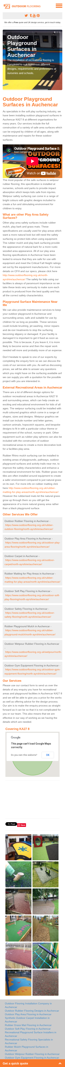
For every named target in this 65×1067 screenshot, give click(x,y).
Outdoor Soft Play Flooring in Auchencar (28, 1028)
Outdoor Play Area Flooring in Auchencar (28, 1014)
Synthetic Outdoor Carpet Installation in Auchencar (27, 1019)
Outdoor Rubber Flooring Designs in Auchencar (32, 1010)
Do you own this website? (24, 755)
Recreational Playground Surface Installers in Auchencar (30, 1034)
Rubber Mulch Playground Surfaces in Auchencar (26, 1048)
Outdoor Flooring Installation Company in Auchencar (28, 1005)
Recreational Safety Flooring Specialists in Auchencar (29, 1041)
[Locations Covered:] (4, 5)
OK (47, 755)
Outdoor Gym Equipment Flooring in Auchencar (32, 1057)
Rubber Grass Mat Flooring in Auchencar (28, 1025)
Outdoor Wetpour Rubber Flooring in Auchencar (32, 1054)
